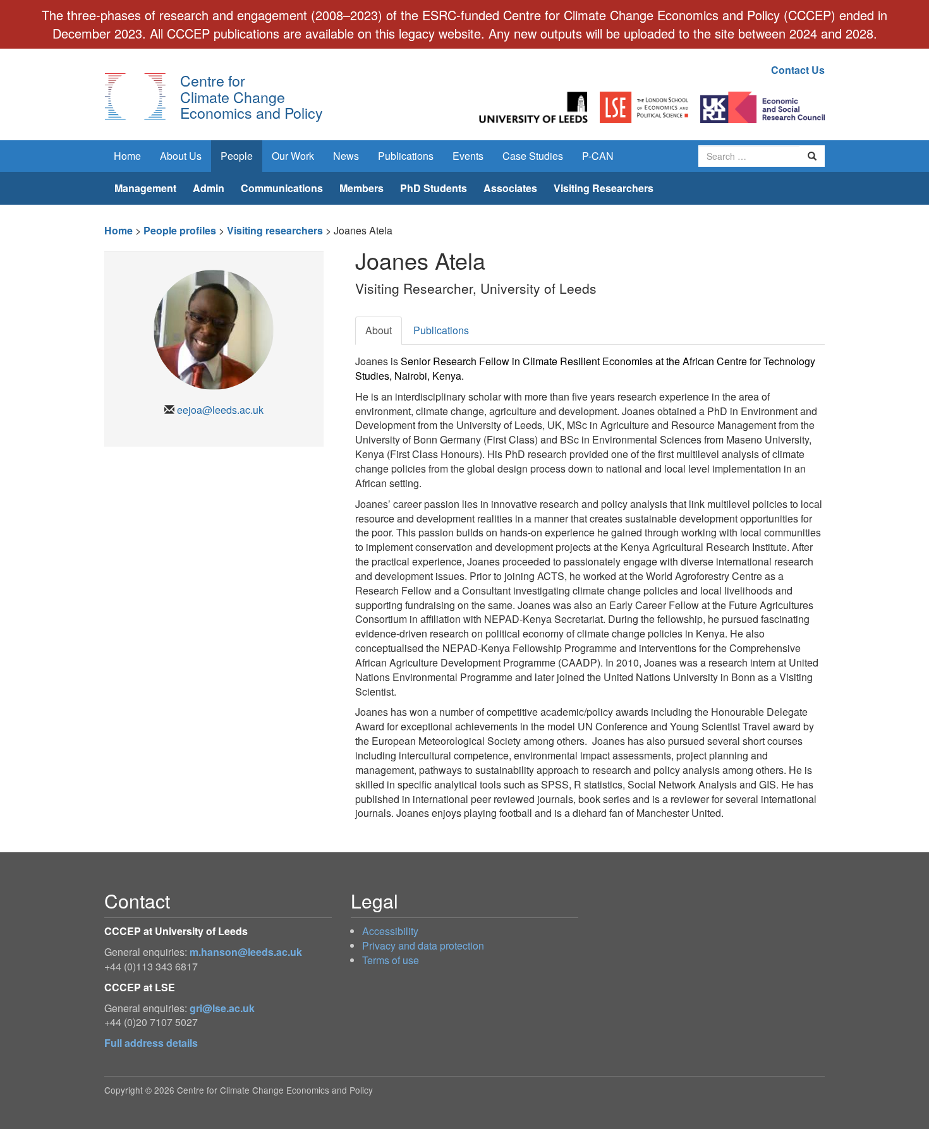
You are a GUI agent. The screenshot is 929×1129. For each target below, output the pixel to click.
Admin (208, 188)
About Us (181, 155)
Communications (282, 188)
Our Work (293, 155)
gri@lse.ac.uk (222, 1008)
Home (127, 155)
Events (467, 155)
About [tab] (378, 330)
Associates (510, 188)
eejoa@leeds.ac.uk (220, 409)
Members (361, 188)
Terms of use (390, 960)
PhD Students (433, 188)
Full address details (151, 1042)
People (237, 155)
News (346, 155)
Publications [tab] (441, 330)
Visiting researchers (275, 230)
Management (145, 188)
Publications (406, 155)
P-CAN (598, 155)
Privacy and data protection (423, 945)
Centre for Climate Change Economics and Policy (251, 96)
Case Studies (532, 155)
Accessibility (390, 931)
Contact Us (798, 70)
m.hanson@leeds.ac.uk (246, 952)
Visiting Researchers (603, 188)
